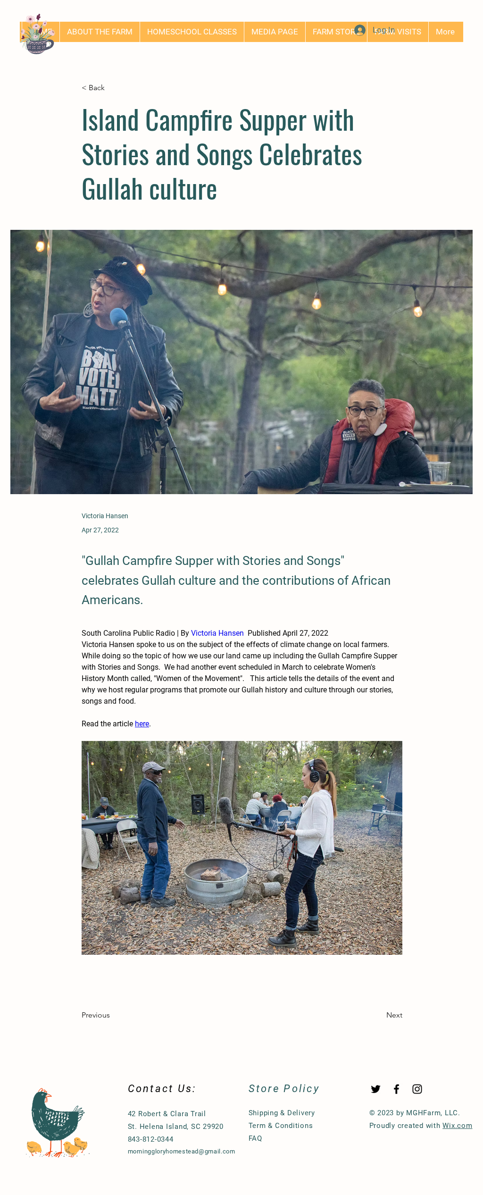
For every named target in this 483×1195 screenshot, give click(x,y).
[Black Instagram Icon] (417, 1089)
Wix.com (457, 1125)
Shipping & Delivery (282, 1113)
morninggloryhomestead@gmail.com (181, 1151)
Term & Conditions (281, 1125)
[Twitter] (375, 1089)
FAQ (255, 1138)
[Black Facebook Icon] (396, 1089)
